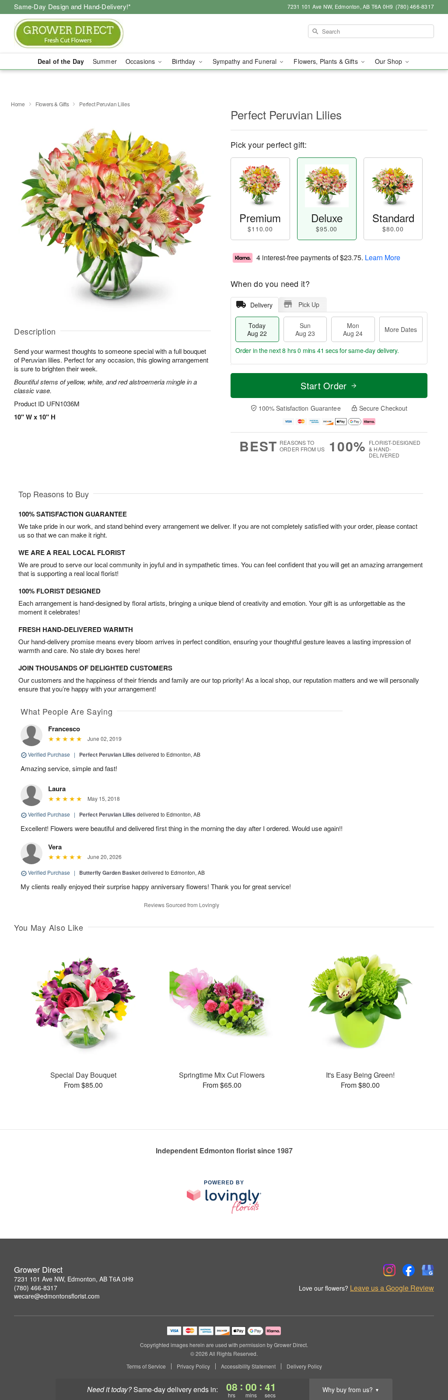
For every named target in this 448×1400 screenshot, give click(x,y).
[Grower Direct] (77, 33)
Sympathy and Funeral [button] (246, 61)
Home (18, 104)
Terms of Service (146, 1366)
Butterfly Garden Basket (109, 872)
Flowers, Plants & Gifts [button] (326, 61)
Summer (105, 61)
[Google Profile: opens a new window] (428, 1270)
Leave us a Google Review (392, 1288)
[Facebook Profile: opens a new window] (408, 1270)
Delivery (261, 304)
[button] (425, 1363)
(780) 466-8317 (35, 1287)
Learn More (382, 257)
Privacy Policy (193, 1366)
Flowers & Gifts (52, 104)
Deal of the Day (61, 61)
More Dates (401, 329)
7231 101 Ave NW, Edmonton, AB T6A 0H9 (73, 1278)
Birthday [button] (184, 61)
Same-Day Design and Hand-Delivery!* (72, 6)
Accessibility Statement (248, 1366)
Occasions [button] (141, 61)
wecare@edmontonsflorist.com (57, 1296)
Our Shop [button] (389, 61)
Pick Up (308, 304)
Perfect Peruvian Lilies (107, 754)
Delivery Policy (304, 1366)
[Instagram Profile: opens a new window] (389, 1270)
